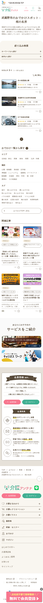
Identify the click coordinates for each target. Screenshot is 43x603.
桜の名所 (29, 193)
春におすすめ (12, 190)
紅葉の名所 (15, 199)
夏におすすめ (24, 190)
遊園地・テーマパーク (29, 173)
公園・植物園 (7, 169)
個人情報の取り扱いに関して (16, 582)
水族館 (11, 176)
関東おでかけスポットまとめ (32, 245)
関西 (27, 158)
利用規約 (34, 582)
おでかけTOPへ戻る (21, 211)
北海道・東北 (7, 158)
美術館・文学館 (19, 169)
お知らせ (5, 562)
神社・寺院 (20, 176)
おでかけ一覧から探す (13, 148)
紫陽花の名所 (17, 196)
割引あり (19, 203)
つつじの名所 (30, 196)
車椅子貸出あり (7, 203)
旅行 (3, 190)
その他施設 (13, 179)
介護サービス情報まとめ (10, 244)
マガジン (10, 540)
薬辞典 (9, 521)
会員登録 (26, 10)
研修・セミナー (12, 527)
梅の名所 (24, 199)
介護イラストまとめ (9, 292)
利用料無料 (34, 199)
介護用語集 (6, 552)
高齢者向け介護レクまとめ (32, 292)
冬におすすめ (19, 193)
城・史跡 (30, 176)
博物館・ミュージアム (10, 173)
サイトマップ (7, 566)
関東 (15, 158)
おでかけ (10, 533)
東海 (21, 158)
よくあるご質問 (8, 557)
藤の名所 (5, 199)
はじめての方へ (8, 547)
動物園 (4, 176)
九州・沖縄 (35, 158)
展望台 (4, 179)
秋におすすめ (7, 193)
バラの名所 (6, 196)
